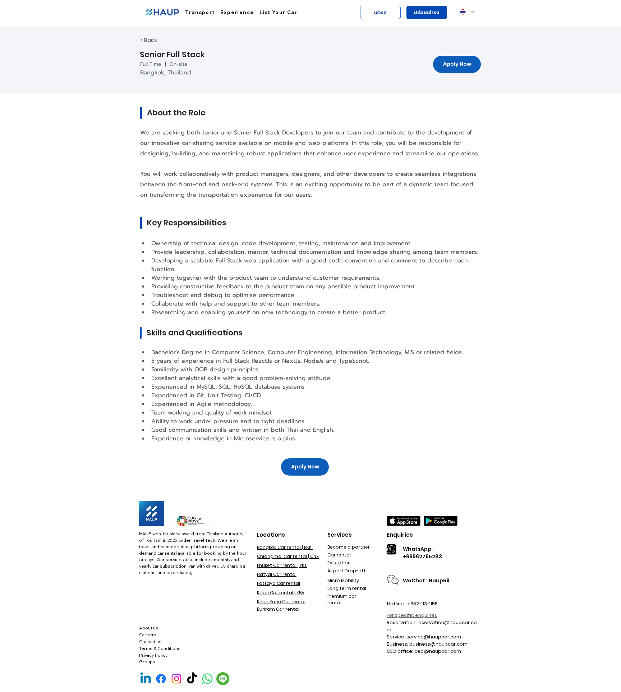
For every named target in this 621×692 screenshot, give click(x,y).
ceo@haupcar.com (437, 651)
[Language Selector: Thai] (467, 12)
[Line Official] (222, 678)
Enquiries (400, 535)
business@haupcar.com (438, 644)
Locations (271, 535)
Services (339, 535)
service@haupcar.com (433, 636)
